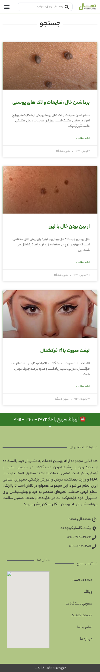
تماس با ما (84, 628)
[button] (7, 7)
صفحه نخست (82, 580)
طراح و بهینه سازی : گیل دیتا (50, 668)
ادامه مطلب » (83, 138)
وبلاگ (88, 592)
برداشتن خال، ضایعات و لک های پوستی (51, 103)
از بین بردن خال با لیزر (69, 227)
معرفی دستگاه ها (78, 604)
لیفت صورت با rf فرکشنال (65, 351)
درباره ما (86, 639)
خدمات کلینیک (81, 616)
